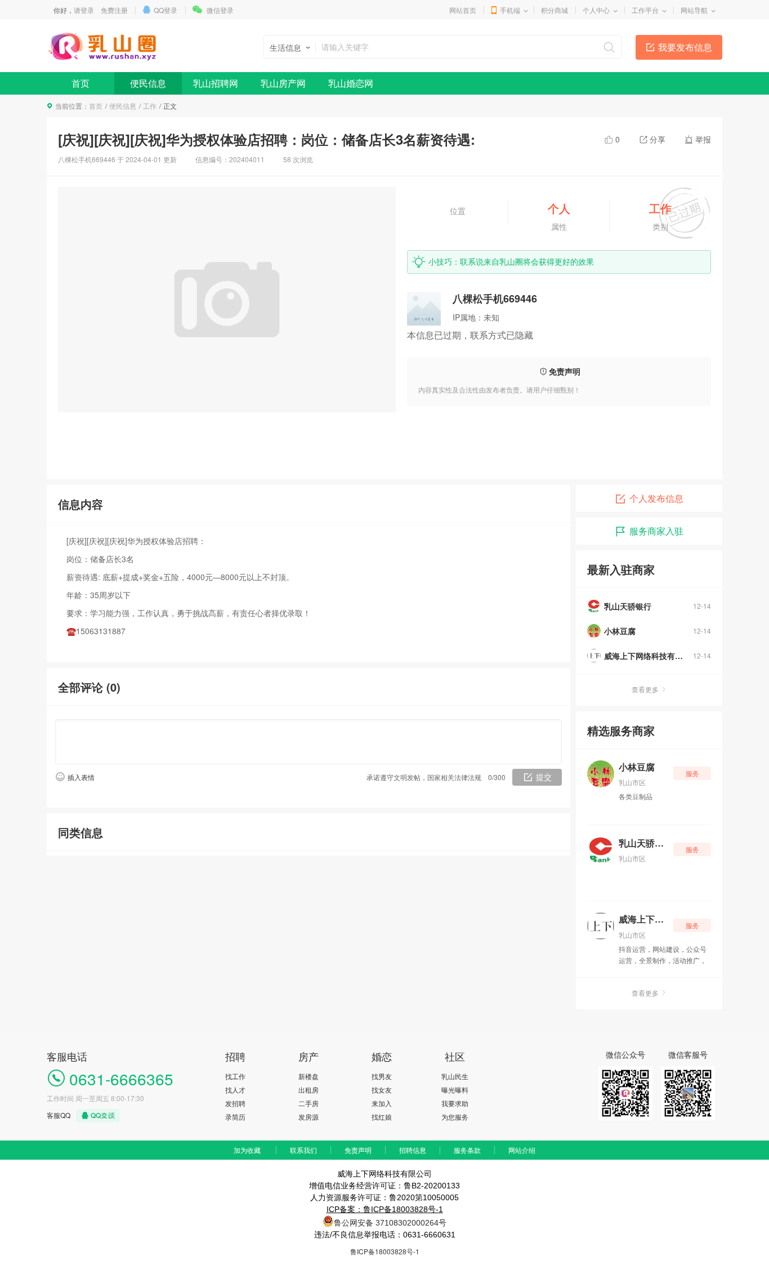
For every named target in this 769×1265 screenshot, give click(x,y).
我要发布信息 (685, 47)
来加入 (382, 1103)
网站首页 (462, 10)
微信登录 (220, 10)
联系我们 (303, 1150)
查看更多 (645, 689)
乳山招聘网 (215, 83)
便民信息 (148, 83)
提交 (544, 776)
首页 (80, 83)
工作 (150, 105)
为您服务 (454, 1116)
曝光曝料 (454, 1089)
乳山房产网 (283, 83)
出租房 (308, 1089)
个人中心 (596, 10)
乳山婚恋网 (350, 83)
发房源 (308, 1116)
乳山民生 (454, 1076)
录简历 (235, 1116)
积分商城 (554, 10)
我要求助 (454, 1103)
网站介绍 (521, 1150)
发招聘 (235, 1103)
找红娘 (382, 1116)
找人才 (235, 1089)
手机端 (510, 10)
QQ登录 (165, 10)
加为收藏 (247, 1150)
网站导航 (694, 10)
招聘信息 (412, 1150)
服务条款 (467, 1150)
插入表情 (81, 777)
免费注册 (114, 10)
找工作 (235, 1076)
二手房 (308, 1103)
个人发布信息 (656, 498)
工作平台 (645, 10)
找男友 (382, 1076)
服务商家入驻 (656, 530)
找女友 (382, 1089)
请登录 (84, 10)
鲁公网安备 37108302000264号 (390, 1222)
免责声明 (358, 1150)
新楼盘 (308, 1076)
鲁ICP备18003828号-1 (384, 1251)
